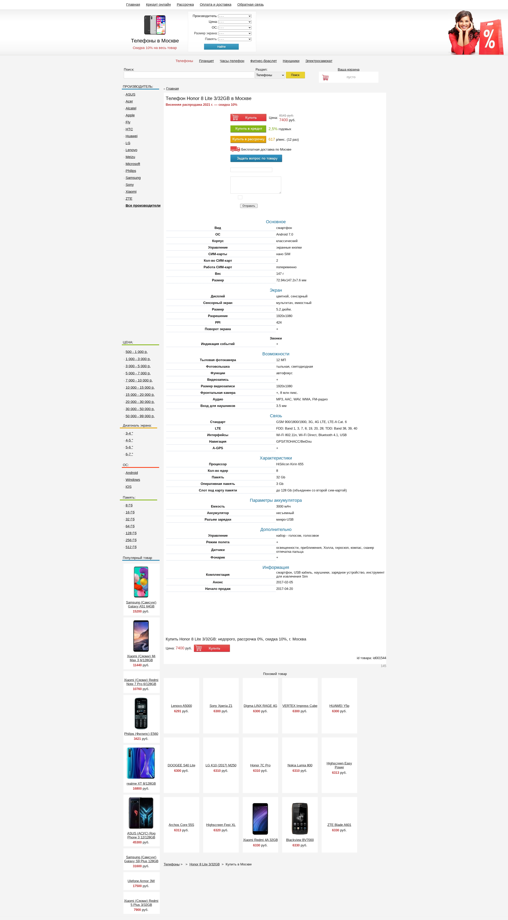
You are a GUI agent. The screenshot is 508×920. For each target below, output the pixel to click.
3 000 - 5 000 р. (138, 366)
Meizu (130, 157)
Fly (128, 122)
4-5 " (129, 440)
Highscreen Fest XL (221, 825)
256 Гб (131, 540)
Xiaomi (131, 192)
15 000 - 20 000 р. (140, 395)
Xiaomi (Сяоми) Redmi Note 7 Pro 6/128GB (141, 682)
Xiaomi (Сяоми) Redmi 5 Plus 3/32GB (141, 903)
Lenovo (131, 150)
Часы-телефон (232, 61)
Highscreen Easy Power (339, 765)
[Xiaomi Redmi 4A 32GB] (260, 834)
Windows (133, 480)
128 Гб (131, 533)
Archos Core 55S (181, 825)
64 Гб (130, 526)
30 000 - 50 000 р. (140, 409)
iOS (129, 487)
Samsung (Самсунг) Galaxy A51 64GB (141, 604)
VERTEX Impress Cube (299, 706)
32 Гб (130, 519)
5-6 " (129, 447)
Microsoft (133, 164)
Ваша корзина (348, 69)
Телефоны (184, 61)
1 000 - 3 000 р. (138, 359)
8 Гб (129, 505)
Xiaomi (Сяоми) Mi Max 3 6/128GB (141, 658)
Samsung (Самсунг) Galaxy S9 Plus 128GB (141, 859)
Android (132, 473)
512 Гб (131, 547)
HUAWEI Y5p (339, 706)
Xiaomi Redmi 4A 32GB (260, 840)
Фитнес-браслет (263, 61)
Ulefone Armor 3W (141, 881)
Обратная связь (250, 5)
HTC (129, 129)
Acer (129, 101)
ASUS (130, 94)
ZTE (129, 199)
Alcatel (131, 108)
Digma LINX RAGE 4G (260, 706)
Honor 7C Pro (260, 765)
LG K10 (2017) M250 (221, 765)
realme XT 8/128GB (141, 783)
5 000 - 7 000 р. (138, 373)
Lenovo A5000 (181, 706)
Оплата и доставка (215, 5)
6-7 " (129, 454)
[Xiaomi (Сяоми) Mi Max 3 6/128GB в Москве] (141, 651)
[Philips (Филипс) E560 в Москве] (141, 729)
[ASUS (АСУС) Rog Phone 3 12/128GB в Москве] (141, 828)
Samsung (133, 178)
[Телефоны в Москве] (155, 34)
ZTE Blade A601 (339, 825)
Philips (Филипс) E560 (141, 734)
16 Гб (130, 512)
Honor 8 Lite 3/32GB (205, 864)
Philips (131, 171)
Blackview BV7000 (300, 840)
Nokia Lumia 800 (300, 765)
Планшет (206, 61)
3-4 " (129, 433)
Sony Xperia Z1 (221, 706)
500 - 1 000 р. (137, 352)
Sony (130, 185)
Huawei (132, 136)
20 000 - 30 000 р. (140, 402)
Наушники (291, 61)
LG (128, 143)
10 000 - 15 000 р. (140, 387)
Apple (130, 115)
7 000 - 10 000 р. (139, 380)
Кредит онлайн (158, 5)
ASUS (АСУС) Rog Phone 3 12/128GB (141, 835)
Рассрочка (185, 5)
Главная (133, 5)
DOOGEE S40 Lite (181, 765)
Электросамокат (318, 61)
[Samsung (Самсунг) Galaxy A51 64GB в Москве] (141, 597)
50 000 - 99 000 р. (140, 416)
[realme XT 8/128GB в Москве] (141, 779)
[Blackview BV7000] (300, 834)
